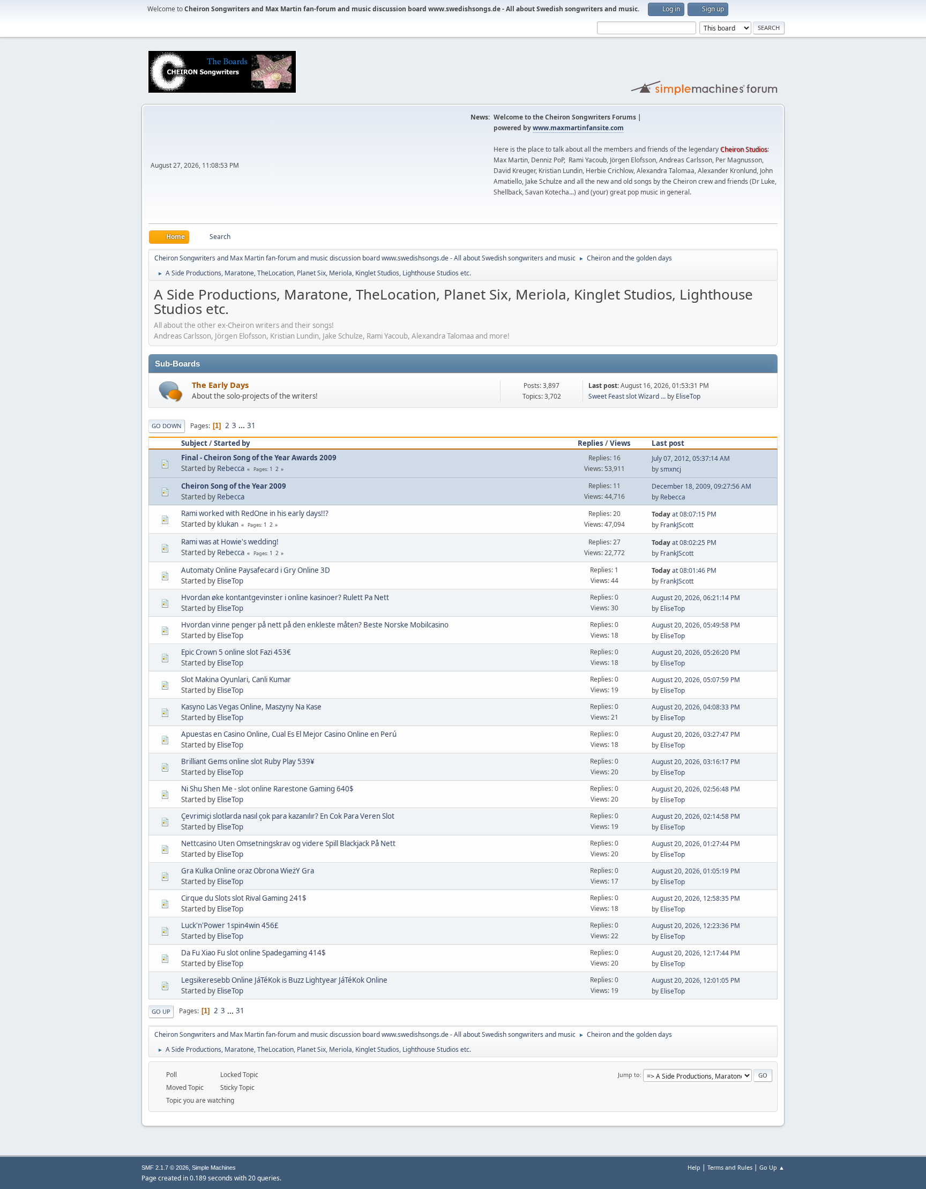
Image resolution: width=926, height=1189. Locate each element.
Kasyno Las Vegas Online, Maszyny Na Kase (251, 707)
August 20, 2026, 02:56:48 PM (696, 789)
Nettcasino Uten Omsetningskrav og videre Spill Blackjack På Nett (288, 843)
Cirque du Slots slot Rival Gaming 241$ (244, 898)
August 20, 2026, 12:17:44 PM (696, 953)
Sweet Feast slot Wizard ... (627, 396)
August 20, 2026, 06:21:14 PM (696, 597)
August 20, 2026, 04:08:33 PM (696, 707)
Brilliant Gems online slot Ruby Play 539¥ (248, 761)
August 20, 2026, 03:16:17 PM (696, 761)
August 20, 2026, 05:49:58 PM (696, 625)
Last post (668, 443)
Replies (590, 443)
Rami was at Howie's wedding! (230, 542)
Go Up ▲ (772, 1167)
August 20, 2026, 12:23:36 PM (696, 925)
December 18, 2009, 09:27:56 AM (701, 486)
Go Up (161, 1011)
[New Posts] (171, 391)
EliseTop (688, 396)
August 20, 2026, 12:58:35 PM (696, 898)
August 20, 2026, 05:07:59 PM (696, 679)
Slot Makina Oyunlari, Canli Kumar (236, 679)
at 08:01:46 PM (684, 570)
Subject (194, 443)
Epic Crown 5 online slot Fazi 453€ (236, 652)
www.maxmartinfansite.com (578, 127)
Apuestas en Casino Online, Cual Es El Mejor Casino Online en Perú (289, 734)
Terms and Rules (729, 1167)
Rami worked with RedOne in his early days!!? (254, 513)
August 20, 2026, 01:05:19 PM (696, 871)
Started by (232, 443)
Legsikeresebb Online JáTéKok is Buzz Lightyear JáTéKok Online (284, 980)
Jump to (629, 1075)
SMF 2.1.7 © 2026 (165, 1167)
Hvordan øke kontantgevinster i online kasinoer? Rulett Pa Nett (285, 597)
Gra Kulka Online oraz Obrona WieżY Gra (247, 871)
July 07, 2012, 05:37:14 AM (691, 458)
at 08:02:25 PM (684, 542)
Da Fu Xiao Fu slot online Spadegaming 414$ (253, 953)
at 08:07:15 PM (684, 514)
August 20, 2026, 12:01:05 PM (696, 980)
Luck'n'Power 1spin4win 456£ (230, 925)
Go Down (167, 426)
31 (251, 425)
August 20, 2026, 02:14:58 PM (696, 816)
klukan (227, 524)
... (242, 425)
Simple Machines (214, 1167)
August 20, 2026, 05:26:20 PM (696, 652)
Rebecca (230, 468)
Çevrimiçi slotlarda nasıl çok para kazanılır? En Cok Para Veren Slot (287, 816)
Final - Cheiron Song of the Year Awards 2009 (259, 457)
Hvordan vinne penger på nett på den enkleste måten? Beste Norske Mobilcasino (315, 625)
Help (694, 1167)
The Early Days (220, 384)
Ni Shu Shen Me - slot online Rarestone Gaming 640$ (267, 789)
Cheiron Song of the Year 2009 (233, 486)
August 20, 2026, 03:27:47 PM (696, 734)
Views (620, 443)
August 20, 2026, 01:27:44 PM (696, 843)
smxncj (670, 469)
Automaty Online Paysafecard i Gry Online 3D (255, 570)
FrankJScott (676, 524)
